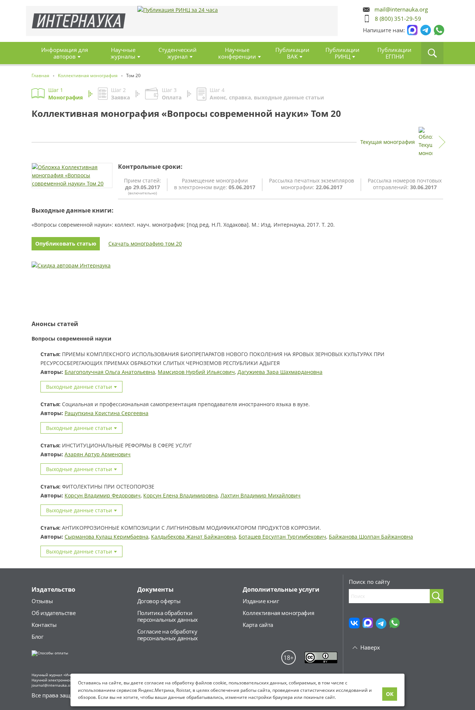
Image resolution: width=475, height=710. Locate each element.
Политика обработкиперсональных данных (167, 616)
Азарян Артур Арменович (98, 454)
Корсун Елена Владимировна (180, 495)
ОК (389, 693)
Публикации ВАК (292, 53)
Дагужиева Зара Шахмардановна (280, 371)
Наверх (370, 647)
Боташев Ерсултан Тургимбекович (282, 536)
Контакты (44, 624)
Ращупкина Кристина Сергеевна (106, 413)
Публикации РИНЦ (342, 53)
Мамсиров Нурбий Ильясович (196, 371)
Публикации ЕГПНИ (394, 53)
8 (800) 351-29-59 (398, 18)
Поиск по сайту (369, 581)
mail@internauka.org (401, 9)
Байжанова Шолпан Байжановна (371, 536)
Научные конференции (237, 53)
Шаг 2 (120, 93)
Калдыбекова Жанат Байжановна (193, 536)
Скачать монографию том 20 (145, 243)
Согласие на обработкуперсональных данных (167, 634)
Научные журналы (123, 53)
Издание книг (261, 601)
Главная (79, 21)
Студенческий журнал (177, 53)
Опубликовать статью (65, 243)
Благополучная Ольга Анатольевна (110, 371)
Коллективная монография (278, 612)
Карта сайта (258, 624)
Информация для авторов (64, 53)
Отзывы (42, 601)
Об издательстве (54, 612)
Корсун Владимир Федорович (103, 495)
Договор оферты (159, 601)
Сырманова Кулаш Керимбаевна (106, 536)
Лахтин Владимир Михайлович (260, 495)
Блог (37, 636)
